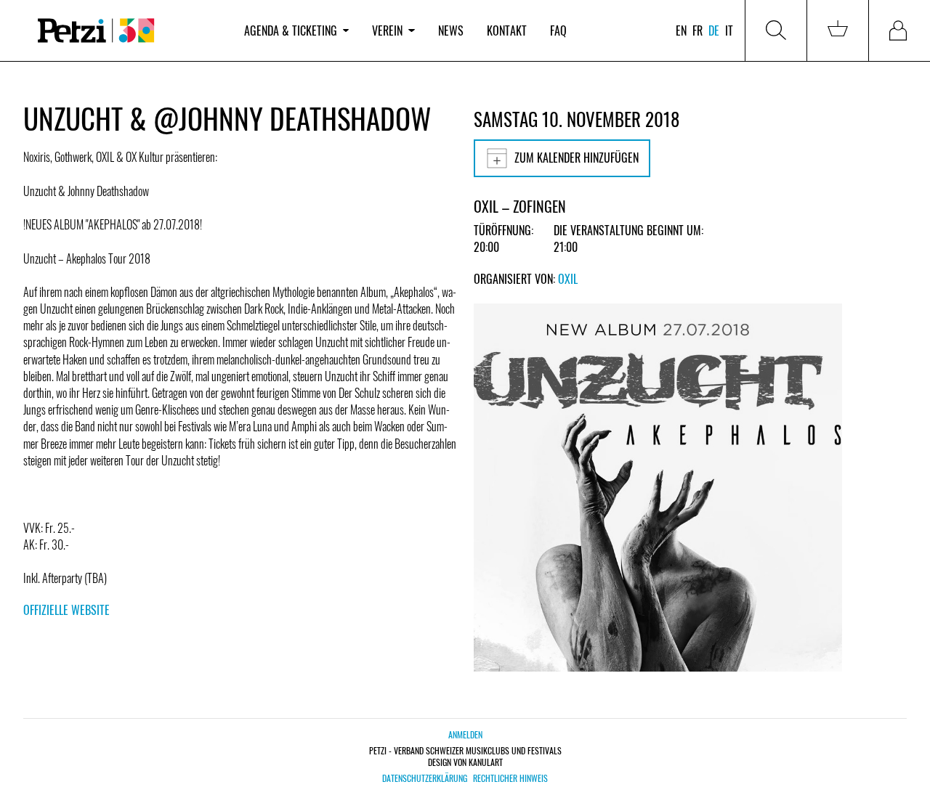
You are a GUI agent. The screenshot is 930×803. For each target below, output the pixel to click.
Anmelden (465, 734)
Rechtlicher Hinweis (510, 778)
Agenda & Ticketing (290, 30)
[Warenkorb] (837, 30)
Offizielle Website (66, 610)
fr (697, 30)
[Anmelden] (899, 30)
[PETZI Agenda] (127, 31)
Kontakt (507, 30)
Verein (387, 30)
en (681, 30)
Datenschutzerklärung (424, 778)
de (713, 30)
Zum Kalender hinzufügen (576, 157)
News (451, 30)
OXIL (568, 279)
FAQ (558, 30)
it (729, 30)
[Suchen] (775, 30)
